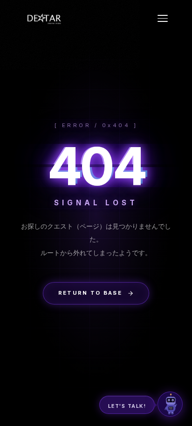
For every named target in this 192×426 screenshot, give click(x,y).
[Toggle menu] (162, 18)
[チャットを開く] (170, 404)
